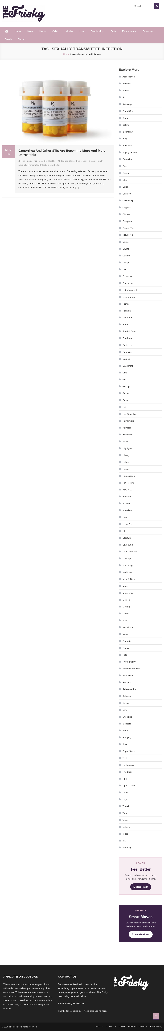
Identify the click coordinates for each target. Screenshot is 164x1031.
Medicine (127, 572)
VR (124, 840)
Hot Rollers (128, 482)
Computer (128, 221)
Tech (125, 758)
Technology (128, 765)
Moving (126, 606)
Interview (127, 510)
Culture (126, 255)
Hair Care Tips (130, 414)
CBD (125, 180)
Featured (127, 317)
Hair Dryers (128, 421)
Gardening (128, 365)
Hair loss (127, 427)
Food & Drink (129, 331)
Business (127, 145)
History (126, 455)
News (30, 31)
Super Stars (129, 751)
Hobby (126, 462)
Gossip (126, 386)
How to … (127, 489)
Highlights (127, 448)
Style (113, 31)
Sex (84, 161)
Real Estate (128, 675)
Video (125, 834)
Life (124, 531)
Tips (125, 778)
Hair (125, 407)
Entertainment (129, 31)
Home (18, 31)
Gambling (127, 352)
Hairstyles (127, 434)
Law (125, 517)
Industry (127, 496)
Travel (21, 39)
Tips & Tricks (129, 785)
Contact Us (111, 1026)
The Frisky (26, 161)
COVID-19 (128, 235)
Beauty (126, 118)
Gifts (125, 372)
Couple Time (129, 228)
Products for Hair (131, 668)
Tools (125, 792)
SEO (125, 710)
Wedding (127, 847)
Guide (126, 393)
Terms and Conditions (137, 1026)
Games (126, 359)
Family (126, 304)
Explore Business (140, 934)
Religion (127, 696)
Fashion (127, 310)
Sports (126, 730)
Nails (125, 620)
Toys (125, 799)
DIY (124, 269)
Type (125, 813)
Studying (127, 737)
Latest (122, 1026)
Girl (124, 379)
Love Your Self (130, 551)
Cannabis (127, 159)
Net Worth (128, 627)
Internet (126, 503)
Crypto (126, 248)
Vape (125, 820)
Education (128, 283)
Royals (8, 39)
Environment (129, 297)
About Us (99, 1026)
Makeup (127, 558)
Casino (126, 173)
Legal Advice (129, 524)
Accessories (129, 76)
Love (81, 31)
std (53, 165)
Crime (126, 242)
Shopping (127, 717)
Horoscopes (129, 476)
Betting (126, 125)
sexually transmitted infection (33, 165)
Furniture (127, 338)
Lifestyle (127, 538)
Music (125, 613)
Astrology (127, 104)
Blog (125, 138)
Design (126, 262)
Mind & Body (129, 579)
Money (126, 586)
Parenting (148, 31)
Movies (69, 31)
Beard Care (128, 111)
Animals (127, 83)
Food (125, 324)
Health (42, 31)
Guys (125, 400)
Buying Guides (130, 152)
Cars (125, 166)
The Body (127, 772)
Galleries (127, 345)
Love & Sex (128, 544)
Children (127, 193)
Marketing (128, 565)
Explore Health (140, 887)
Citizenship (128, 200)
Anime (126, 90)
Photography (129, 661)
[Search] (156, 6)
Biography (128, 131)
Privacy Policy (156, 1026)
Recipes (127, 682)
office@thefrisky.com (75, 1003)
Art (124, 97)
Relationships (97, 31)
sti (58, 165)
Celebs (55, 31)
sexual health (96, 161)
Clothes (126, 214)
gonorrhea (74, 161)
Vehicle (126, 827)
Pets (125, 655)
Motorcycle (128, 593)
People (126, 648)
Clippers (127, 207)
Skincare (127, 723)
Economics (128, 276)
